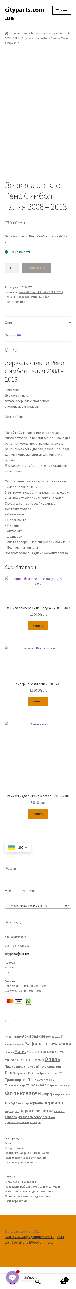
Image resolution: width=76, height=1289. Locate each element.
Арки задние (33, 1036)
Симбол (44, 297)
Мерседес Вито (53, 1052)
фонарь (35, 1122)
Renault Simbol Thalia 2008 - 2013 (41, 292)
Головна (15, 33)
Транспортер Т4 (19, 1079)
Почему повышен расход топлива (27, 1196)
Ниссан (26, 1060)
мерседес (12, 1111)
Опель (52, 1059)
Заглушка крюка (14, 1044)
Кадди (64, 1044)
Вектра (50, 1036)
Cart (59, 1278)
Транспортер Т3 (50, 1073)
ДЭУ (59, 1036)
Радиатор (53, 1067)
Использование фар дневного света (29, 1191)
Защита (50, 1044)
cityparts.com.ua (24, 13)
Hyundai (9, 1036)
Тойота (33, 1073)
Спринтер (21, 1073)
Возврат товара (15, 1148)
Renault (20, 302)
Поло (43, 1066)
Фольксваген (23, 1093)
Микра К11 (12, 1060)
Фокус (67, 1085)
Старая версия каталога (21, 1162)
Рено (34, 297)
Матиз (20, 1051)
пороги (27, 1110)
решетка (44, 1110)
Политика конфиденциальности (27, 1153)
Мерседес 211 (34, 1052)
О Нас (8, 1143)
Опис (8, 322)
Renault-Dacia (32, 33)
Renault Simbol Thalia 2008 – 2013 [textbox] (37, 906)
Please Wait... (36, 268)
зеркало (24, 297)
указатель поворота (33, 1117)
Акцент (18, 1036)
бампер (23, 1103)
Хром (67, 1094)
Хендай (58, 1094)
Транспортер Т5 (43, 1080)
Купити (38, 625)
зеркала (36, 1103)
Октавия (38, 1060)
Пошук (38, 1282)
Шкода (11, 1102)
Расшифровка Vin (16, 1201)
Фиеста (59, 1085)
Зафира (34, 1043)
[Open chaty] (12, 1277)
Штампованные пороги (20, 1182)
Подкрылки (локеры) (22, 1066)
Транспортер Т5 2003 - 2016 (25, 1085)
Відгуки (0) (13, 335)
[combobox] (38, 906)
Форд (47, 1093)
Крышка (9, 1052)
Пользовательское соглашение (25, 1157)
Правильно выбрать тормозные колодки (32, 1186)
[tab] (38, 323)
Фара (50, 1085)
